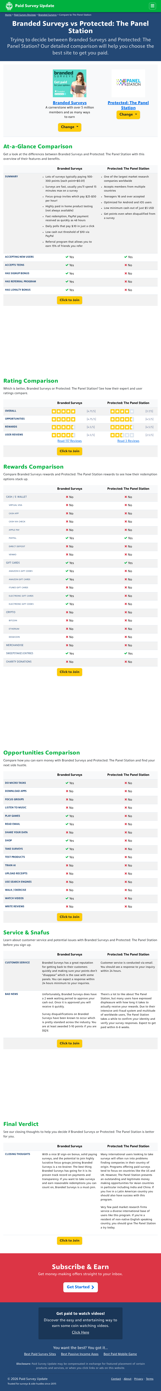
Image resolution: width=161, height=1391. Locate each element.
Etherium (14, 629)
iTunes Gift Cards (18, 588)
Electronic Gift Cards (21, 596)
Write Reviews (14, 906)
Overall (10, 411)
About (127, 1379)
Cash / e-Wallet (16, 497)
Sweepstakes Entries (19, 653)
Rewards (11, 427)
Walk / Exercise (15, 890)
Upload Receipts (16, 873)
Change (68, 127)
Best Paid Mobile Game (120, 1354)
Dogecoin (14, 637)
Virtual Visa (15, 505)
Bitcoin (13, 621)
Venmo (12, 555)
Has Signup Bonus (17, 273)
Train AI (10, 865)
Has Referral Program (20, 281)
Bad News (11, 994)
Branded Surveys (47, 15)
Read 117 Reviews (69, 441)
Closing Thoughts (17, 1154)
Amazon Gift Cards (19, 579)
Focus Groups (14, 799)
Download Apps (16, 791)
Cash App (14, 513)
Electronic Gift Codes (21, 604)
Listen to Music (15, 808)
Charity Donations (18, 662)
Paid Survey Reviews (25, 15)
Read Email (12, 824)
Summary (11, 176)
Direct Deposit (17, 546)
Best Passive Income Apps (80, 1354)
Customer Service (17, 963)
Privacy (138, 1379)
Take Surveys (14, 849)
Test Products (15, 857)
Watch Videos (14, 898)
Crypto (10, 612)
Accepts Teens (14, 265)
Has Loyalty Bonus (18, 290)
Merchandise (14, 645)
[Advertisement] (80, 342)
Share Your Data (16, 832)
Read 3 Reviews (128, 441)
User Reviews (14, 435)
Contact (116, 1379)
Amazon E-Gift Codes (20, 571)
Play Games (12, 816)
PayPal (12, 538)
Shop (8, 840)
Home (8, 15)
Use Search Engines (18, 882)
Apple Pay (14, 530)
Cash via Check (17, 522)
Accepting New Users (19, 257)
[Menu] (152, 6)
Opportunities (15, 419)
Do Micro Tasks (15, 783)
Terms (149, 1379)
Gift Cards (13, 563)
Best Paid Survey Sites (40, 1354)
